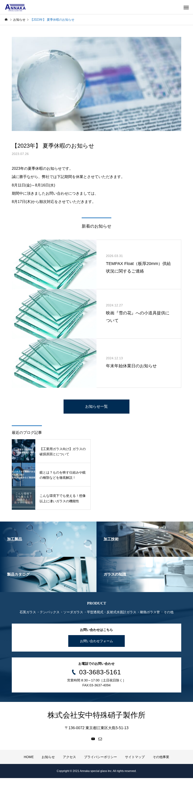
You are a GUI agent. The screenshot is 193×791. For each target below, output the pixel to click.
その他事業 (161, 757)
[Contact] (100, 738)
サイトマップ (135, 757)
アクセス (69, 757)
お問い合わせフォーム (96, 641)
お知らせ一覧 (96, 406)
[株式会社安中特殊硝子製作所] (15, 7)
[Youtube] (93, 738)
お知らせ (48, 757)
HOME (29, 757)
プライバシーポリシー (100, 757)
